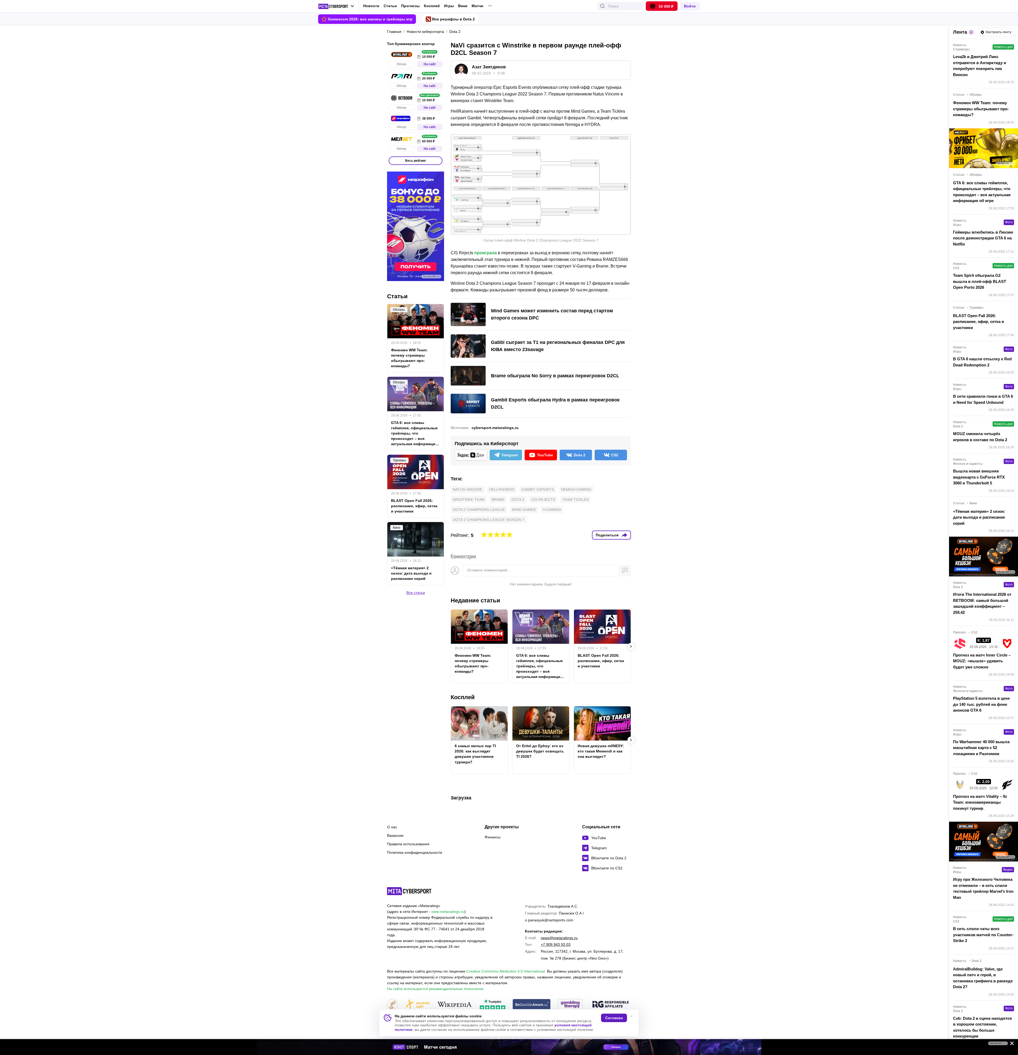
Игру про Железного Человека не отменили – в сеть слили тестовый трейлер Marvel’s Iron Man (983, 888)
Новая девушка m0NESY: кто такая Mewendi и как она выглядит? (601, 751)
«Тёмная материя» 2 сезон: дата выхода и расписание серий (411, 573)
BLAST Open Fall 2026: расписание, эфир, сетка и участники (601, 660)
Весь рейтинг (415, 161)
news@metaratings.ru (559, 938)
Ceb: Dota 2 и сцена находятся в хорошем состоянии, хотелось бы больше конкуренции (982, 1027)
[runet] (392, 1004)
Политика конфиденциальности (414, 852)
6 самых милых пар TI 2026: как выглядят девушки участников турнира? (475, 754)
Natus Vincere (467, 489)
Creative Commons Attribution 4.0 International (505, 971)
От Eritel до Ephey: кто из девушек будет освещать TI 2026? (540, 751)
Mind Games (524, 509)
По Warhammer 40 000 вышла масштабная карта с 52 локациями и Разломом (981, 747)
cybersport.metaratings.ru (495, 428)
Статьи (390, 6)
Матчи (477, 6)
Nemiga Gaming (576, 489)
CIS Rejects (543, 499)
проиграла (485, 253)
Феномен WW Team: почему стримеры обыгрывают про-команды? (473, 663)
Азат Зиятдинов (489, 67)
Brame (498, 499)
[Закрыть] (1010, 1044)
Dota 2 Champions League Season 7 (488, 520)
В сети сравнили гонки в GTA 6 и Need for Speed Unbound (983, 399)
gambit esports (537, 489)
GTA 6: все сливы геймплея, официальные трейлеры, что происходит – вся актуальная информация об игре (539, 666)
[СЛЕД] (631, 646)
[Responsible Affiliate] (610, 1005)
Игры (449, 6)
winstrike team (469, 499)
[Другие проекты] (336, 6)
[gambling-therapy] (570, 1004)
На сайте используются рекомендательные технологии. (435, 989)
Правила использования (408, 844)
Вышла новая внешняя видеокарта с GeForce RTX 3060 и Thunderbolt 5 (979, 477)
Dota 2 (517, 499)
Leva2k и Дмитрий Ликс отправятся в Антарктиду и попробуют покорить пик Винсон (979, 65)
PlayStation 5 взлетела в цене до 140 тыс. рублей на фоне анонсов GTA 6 (981, 704)
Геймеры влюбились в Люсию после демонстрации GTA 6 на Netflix (983, 238)
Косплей (432, 6)
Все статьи (415, 593)
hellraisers (501, 489)
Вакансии (395, 835)
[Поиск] (602, 6)
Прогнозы (410, 6)
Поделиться (607, 535)
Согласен (614, 1018)
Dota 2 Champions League (479, 509)
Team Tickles (575, 499)
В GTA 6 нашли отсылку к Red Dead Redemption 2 (982, 362)
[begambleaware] (532, 1004)
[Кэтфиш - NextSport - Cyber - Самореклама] (509, 1047)
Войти (690, 6)
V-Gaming (552, 509)
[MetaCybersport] (409, 891)
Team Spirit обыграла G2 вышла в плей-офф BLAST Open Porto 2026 (979, 281)
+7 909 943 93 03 (556, 944)
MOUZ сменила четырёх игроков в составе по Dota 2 (980, 436)
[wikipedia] (454, 1004)
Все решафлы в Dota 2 (453, 19)
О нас (392, 827)
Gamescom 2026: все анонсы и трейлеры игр (370, 19)
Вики (462, 6)
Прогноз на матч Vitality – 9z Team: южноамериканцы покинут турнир (980, 802)
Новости (371, 6)
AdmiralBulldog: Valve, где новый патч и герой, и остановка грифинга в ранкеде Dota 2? (983, 978)
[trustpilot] (492, 1004)
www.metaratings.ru (447, 911)
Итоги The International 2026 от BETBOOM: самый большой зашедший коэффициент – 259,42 (982, 603)
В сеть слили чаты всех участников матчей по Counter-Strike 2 (983, 934)
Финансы (493, 837)
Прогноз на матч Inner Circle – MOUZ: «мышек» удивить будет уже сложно (982, 661)
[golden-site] (417, 1004)
